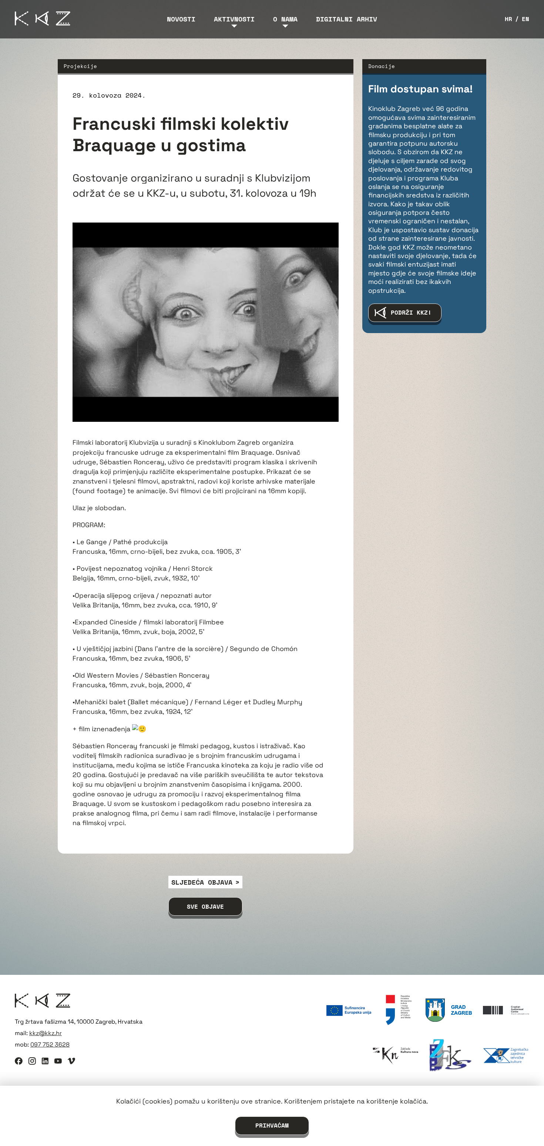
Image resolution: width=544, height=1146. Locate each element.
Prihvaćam (272, 1125)
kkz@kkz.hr (45, 1033)
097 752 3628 (50, 1044)
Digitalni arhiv (346, 19)
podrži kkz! (411, 312)
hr (508, 19)
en (525, 19)
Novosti (181, 19)
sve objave (205, 906)
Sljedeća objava (201, 882)
